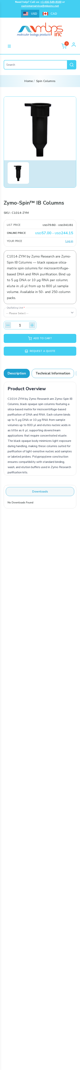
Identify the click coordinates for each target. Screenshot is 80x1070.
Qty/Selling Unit (16, 307)
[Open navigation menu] (9, 46)
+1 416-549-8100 (50, 2)
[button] (18, 173)
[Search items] (71, 64)
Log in (69, 241)
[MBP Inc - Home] (24, 46)
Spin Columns (46, 81)
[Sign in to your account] (73, 46)
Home (28, 81)
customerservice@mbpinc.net (40, 6)
